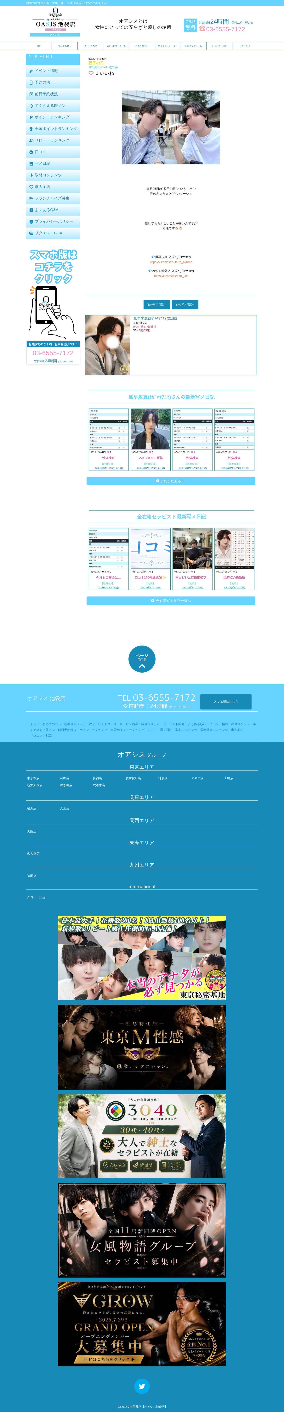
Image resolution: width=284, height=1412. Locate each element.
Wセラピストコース (116, 46)
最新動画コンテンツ (214, 729)
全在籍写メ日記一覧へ (172, 601)
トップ (34, 724)
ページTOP (142, 657)
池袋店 (163, 778)
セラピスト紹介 (219, 46)
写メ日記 (39, 163)
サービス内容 (90, 46)
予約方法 (39, 82)
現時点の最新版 (234, 577)
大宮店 (64, 808)
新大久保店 (35, 785)
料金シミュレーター (167, 46)
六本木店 (99, 785)
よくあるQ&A (43, 210)
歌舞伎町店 (133, 778)
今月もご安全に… (108, 577)
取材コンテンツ (45, 175)
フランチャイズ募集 (49, 198)
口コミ (37, 152)
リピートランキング (49, 140)
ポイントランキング (49, 117)
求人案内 (39, 186)
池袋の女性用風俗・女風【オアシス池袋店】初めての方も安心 (66, 3)
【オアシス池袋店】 (154, 1406)
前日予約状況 (43, 94)
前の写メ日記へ (156, 304)
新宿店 (97, 778)
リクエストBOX (45, 233)
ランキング (245, 46)
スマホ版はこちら (226, 701)
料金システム (142, 46)
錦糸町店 (66, 785)
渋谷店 (64, 778)
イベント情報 (43, 71)
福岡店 (31, 876)
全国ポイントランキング (53, 129)
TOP (39, 46)
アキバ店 (197, 778)
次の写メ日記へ (185, 304)
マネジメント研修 (150, 458)
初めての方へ (64, 46)
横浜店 (31, 808)
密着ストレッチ (75, 724)
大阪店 (31, 831)
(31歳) (103, 67)
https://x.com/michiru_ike (171, 276)
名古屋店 (33, 853)
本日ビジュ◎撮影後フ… (192, 577)
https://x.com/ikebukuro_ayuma (171, 262)
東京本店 (33, 778)
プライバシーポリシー (51, 221)
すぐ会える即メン (47, 105)
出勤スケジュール (193, 46)
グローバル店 (36, 897)
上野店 (228, 778)
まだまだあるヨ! (172, 481)
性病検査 (108, 458)
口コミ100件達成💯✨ (150, 577)
